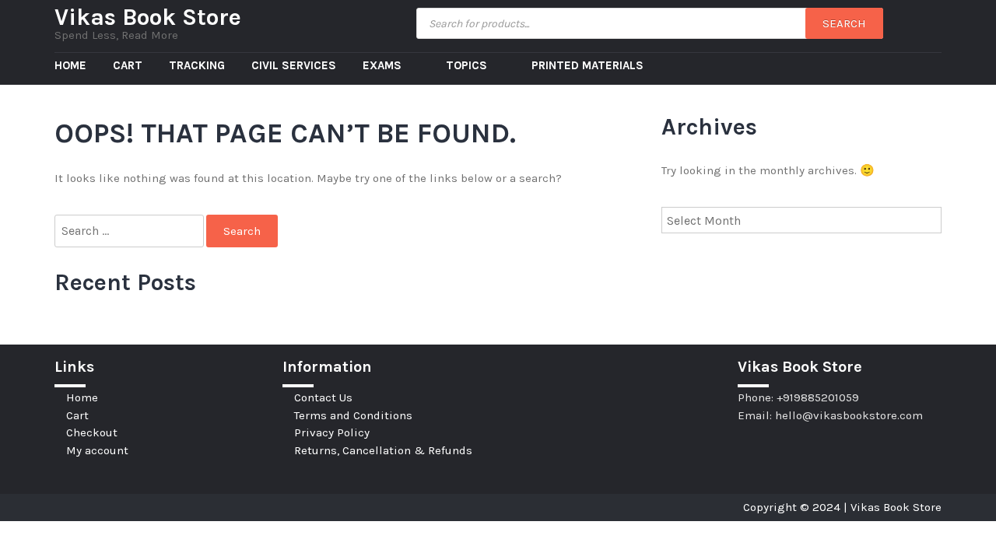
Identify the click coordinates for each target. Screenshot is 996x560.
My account (97, 450)
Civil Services (293, 65)
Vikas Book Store (147, 17)
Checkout (91, 432)
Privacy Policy (332, 432)
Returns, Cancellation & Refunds (383, 450)
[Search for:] (130, 231)
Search (844, 23)
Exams (384, 65)
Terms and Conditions (353, 415)
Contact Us (323, 397)
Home (70, 65)
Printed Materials (587, 65)
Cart (127, 65)
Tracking (197, 65)
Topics (468, 65)
